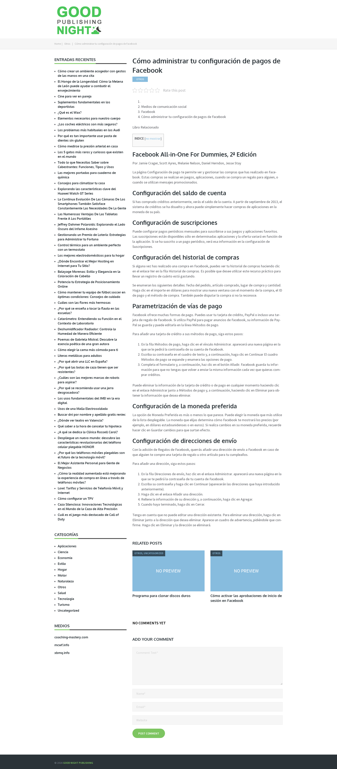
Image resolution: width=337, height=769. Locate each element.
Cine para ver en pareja (74, 96)
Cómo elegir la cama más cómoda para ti (88, 350)
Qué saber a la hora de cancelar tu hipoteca (89, 426)
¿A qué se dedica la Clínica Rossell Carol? (88, 432)
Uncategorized (68, 610)
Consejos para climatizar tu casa (81, 183)
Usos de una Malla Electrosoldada (83, 409)
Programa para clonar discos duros (161, 596)
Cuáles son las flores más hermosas (84, 303)
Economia (65, 558)
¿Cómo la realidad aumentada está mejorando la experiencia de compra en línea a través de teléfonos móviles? (92, 477)
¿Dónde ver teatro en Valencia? (80, 420)
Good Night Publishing (78, 763)
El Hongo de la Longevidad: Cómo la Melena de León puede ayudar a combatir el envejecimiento (90, 86)
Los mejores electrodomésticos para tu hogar (91, 255)
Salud (62, 593)
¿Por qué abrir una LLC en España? (82, 361)
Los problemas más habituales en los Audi (89, 130)
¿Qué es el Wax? (70, 112)
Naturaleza (66, 581)
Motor (62, 575)
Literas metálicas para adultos (80, 356)
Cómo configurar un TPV (75, 499)
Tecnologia (66, 599)
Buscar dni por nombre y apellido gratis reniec (92, 414)
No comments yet (149, 622)
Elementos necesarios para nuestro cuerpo (89, 118)
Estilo (62, 564)
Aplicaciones (67, 546)
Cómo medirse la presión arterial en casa (88, 146)
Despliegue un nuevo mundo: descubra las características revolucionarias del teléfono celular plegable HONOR (89, 442)
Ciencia (63, 552)
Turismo (64, 605)
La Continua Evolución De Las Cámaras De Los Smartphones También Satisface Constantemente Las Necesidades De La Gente (92, 203)
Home (57, 43)
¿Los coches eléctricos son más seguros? (87, 124)
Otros (67, 43)
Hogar (62, 569)
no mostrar (153, 138)
